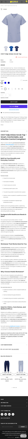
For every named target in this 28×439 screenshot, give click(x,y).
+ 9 (10, 372)
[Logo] (14, 2)
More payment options (14, 109)
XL (15, 88)
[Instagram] (13, 414)
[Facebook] (2, 414)
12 (8, 372)
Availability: (3, 61)
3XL (22, 88)
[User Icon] (22, 2)
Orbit (11, 60)
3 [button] (14, 387)
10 (3, 112)
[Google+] (9, 414)
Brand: (2, 60)
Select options (7, 374)
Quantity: (3, 92)
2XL (19, 88)
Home (2, 5)
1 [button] (11, 387)
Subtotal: (3, 97)
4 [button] (16, 387)
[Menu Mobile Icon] (1, 2)
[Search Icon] (5, 2)
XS (2, 88)
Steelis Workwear (10, 144)
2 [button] (13, 387)
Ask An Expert (15, 349)
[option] (14, 28)
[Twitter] (5, 414)
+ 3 (24, 372)
